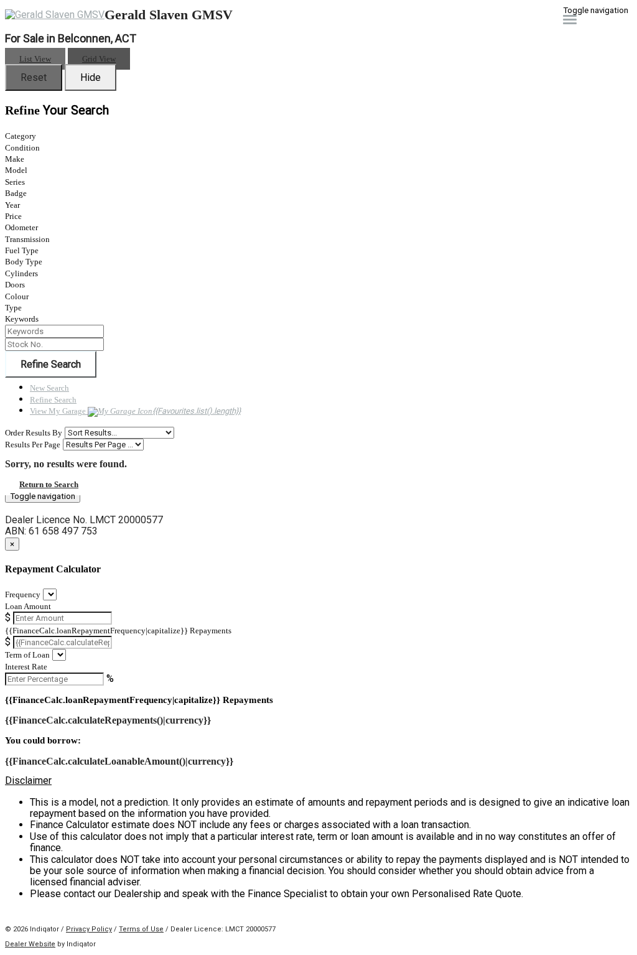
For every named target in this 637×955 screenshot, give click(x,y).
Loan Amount (28, 606)
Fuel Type (22, 250)
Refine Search (51, 364)
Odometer (21, 227)
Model (16, 170)
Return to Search (48, 484)
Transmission (27, 239)
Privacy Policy (89, 929)
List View (35, 58)
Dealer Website (30, 944)
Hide (90, 77)
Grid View (99, 58)
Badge (16, 193)
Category (20, 136)
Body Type (23, 261)
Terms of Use (141, 929)
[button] (318, 780)
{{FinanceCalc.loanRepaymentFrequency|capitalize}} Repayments (118, 630)
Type (13, 307)
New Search (49, 388)
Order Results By (33, 432)
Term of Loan (27, 654)
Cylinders (21, 273)
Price (13, 216)
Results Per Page (32, 444)
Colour (17, 296)
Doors (15, 284)
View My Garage (135, 411)
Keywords (22, 319)
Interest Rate (26, 666)
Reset (34, 77)
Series (15, 182)
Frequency (22, 594)
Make (14, 159)
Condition (22, 147)
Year (12, 205)
